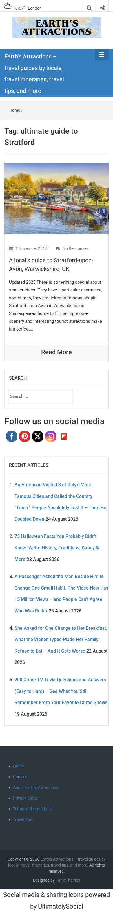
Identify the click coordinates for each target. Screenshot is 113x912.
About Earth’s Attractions (35, 787)
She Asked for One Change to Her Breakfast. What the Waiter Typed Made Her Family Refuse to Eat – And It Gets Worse (60, 639)
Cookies (20, 776)
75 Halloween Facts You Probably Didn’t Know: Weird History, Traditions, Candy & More (56, 547)
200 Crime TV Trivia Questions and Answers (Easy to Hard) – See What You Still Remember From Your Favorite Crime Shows (60, 691)
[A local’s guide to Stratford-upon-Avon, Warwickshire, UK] (56, 198)
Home (14, 110)
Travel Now (23, 819)
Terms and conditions (32, 808)
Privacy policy (25, 798)
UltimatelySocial (60, 906)
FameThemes (68, 880)
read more (56, 352)
